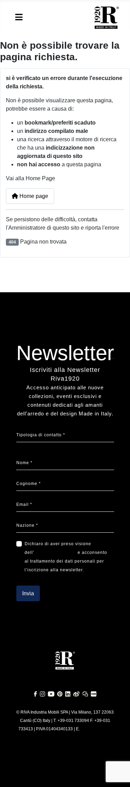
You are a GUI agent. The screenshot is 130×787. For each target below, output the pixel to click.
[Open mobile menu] (19, 18)
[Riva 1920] (107, 17)
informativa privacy (55, 552)
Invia (28, 593)
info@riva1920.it (96, 728)
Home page (33, 196)
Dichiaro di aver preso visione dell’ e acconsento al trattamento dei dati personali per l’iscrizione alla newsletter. (66, 556)
